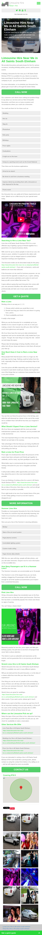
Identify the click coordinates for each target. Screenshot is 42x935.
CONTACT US (21, 769)
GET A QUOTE (21, 296)
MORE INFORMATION (21, 503)
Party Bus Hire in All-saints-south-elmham (16, 928)
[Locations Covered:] (2, 3)
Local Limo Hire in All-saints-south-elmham (16, 926)
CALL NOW (21, 92)
